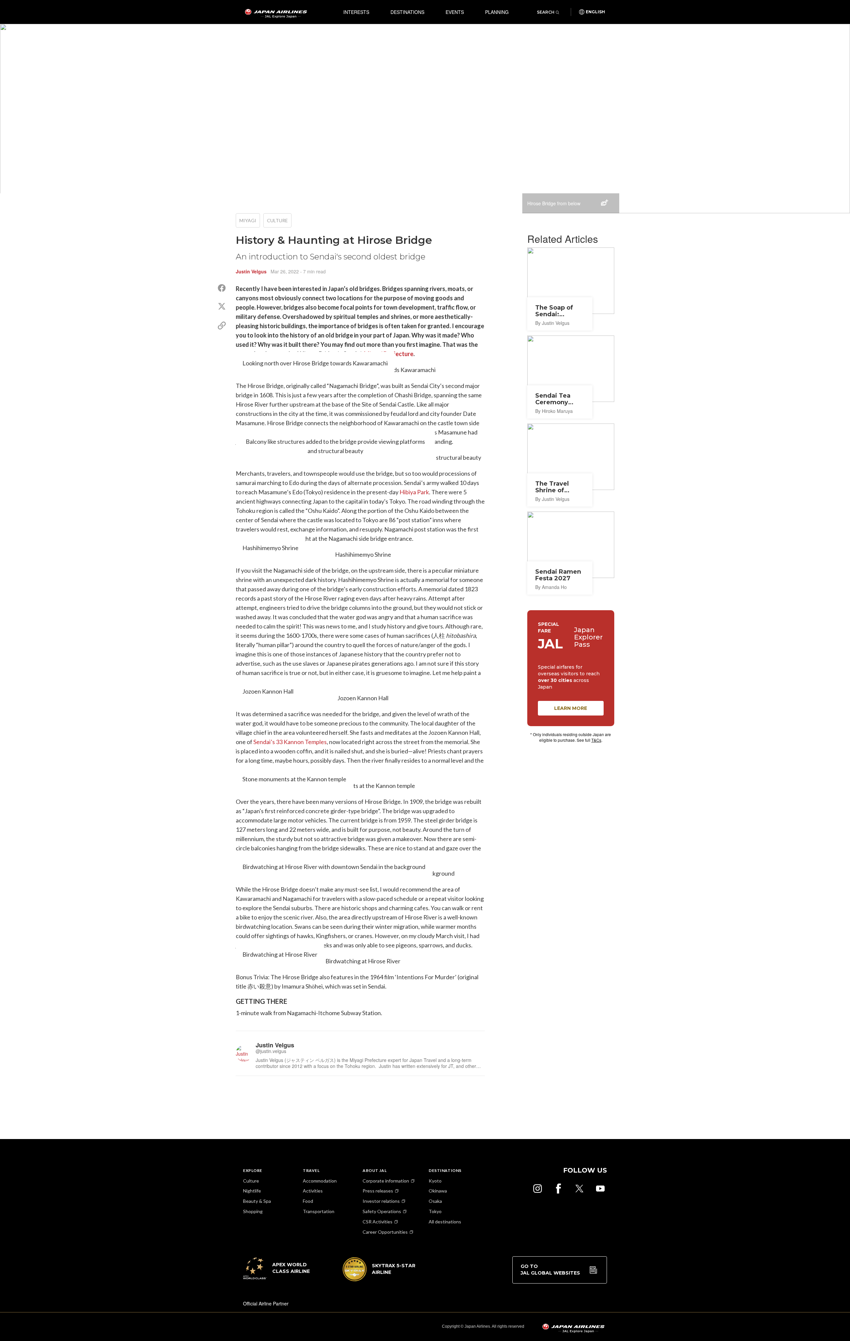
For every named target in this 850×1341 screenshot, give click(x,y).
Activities (313, 1191)
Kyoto (435, 1181)
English (595, 12)
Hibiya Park (414, 492)
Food (308, 1201)
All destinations (445, 1221)
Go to (550, 1269)
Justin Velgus (251, 271)
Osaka (435, 1201)
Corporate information (386, 1181)
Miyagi (247, 220)
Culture (277, 220)
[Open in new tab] (537, 1188)
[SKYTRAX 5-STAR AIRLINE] (379, 1279)
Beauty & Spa (257, 1201)
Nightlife (252, 1191)
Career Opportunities (385, 1232)
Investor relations (381, 1201)
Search (545, 12)
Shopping (253, 1211)
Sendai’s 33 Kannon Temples (290, 741)
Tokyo (435, 1211)
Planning (497, 12)
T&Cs (596, 740)
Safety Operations (382, 1211)
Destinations (407, 12)
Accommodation (320, 1181)
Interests (356, 12)
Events (455, 12)
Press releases (378, 1191)
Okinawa (438, 1191)
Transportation (318, 1211)
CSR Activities (377, 1221)
